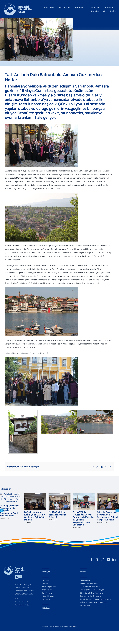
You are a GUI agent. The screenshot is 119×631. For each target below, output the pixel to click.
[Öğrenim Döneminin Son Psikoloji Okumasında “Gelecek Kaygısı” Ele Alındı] (108, 494)
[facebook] (91, 559)
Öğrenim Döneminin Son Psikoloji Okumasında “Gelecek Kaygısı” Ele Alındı (108, 516)
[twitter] (97, 559)
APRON (74, 626)
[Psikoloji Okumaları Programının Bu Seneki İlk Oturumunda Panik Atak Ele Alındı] (11, 494)
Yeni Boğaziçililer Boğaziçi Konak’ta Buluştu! (57, 515)
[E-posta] (110, 466)
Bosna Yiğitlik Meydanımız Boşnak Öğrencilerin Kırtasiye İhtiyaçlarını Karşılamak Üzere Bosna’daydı (83, 518)
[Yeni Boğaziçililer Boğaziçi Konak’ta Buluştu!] (60, 494)
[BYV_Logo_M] (18, 4)
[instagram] (102, 559)
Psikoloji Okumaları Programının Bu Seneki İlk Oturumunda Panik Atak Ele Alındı (9, 510)
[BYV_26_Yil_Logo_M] (14, 566)
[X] (97, 466)
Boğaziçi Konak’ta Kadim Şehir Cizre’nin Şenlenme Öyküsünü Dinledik (34, 516)
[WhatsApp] (106, 466)
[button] (104, 11)
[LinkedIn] (101, 466)
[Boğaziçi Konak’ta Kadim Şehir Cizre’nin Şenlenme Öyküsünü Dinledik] (35, 494)
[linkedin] (114, 559)
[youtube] (108, 559)
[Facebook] (93, 466)
